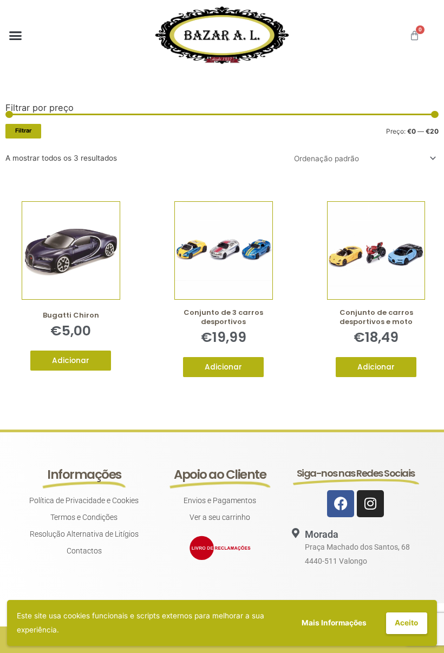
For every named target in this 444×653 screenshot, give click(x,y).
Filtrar (23, 130)
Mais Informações (334, 622)
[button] (15, 35)
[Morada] (296, 533)
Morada (321, 534)
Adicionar (70, 360)
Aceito (406, 622)
